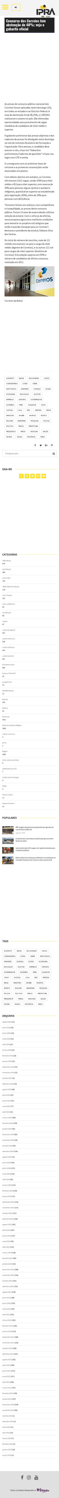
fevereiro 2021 (7, 1393)
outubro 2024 (7, 1146)
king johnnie (7, 682)
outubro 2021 (7, 1348)
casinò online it (8, 656)
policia (46, 421)
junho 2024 (6, 1168)
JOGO (43, 405)
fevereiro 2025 (7, 1123)
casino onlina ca (8, 638)
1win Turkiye (7, 595)
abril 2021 (6, 1382)
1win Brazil (6, 569)
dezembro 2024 (8, 1134)
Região (4, 751)
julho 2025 (6, 1095)
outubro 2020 (7, 1416)
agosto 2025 (6, 1089)
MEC (28, 410)
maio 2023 (6, 1241)
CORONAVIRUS (12, 383)
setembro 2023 (7, 1219)
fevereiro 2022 (7, 1326)
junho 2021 (6, 1371)
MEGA (48, 410)
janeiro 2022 (7, 1331)
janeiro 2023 (7, 1264)
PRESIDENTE (11, 431)
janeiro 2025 (7, 1129)
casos (46, 378)
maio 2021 (6, 1376)
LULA (20, 410)
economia (10, 394)
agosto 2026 (6, 1022)
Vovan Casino (7, 794)
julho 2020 (6, 1427)
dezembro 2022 (8, 1269)
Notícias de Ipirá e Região (11, 725)
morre (21, 415)
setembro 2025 (7, 1084)
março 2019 (6, 1455)
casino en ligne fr (8, 630)
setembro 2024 (7, 1151)
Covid (25, 383)
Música (5, 708)
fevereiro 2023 (7, 1258)
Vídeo (4, 786)
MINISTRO (10, 415)
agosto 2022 (6, 1292)
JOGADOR (32, 405)
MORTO (44, 415)
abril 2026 (6, 1044)
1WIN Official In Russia (10, 586)
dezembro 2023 (8, 1202)
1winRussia (6, 612)
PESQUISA (34, 421)
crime (35, 383)
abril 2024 (6, 1179)
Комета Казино (8, 803)
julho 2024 (6, 1162)
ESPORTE (22, 399)
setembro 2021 (7, 1354)
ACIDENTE (10, 378)
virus (42, 437)
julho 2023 (6, 1230)
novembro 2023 (8, 1207)
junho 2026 (6, 1033)
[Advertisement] (29, 72)
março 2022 (6, 1320)
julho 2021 (6, 1365)
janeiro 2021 (7, 1399)
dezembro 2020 (8, 1404)
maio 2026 (6, 1039)
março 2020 (6, 1438)
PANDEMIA (22, 421)
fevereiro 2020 (7, 1444)
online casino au (8, 734)
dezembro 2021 (8, 1337)
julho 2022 (6, 1297)
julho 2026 (6, 1027)
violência (31, 437)
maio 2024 (6, 1174)
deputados (11, 389)
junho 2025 (6, 1101)
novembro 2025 (8, 1072)
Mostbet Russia (8, 690)
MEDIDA (38, 410)
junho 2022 (6, 1303)
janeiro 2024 (7, 1196)
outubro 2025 (7, 1078)
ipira (21, 405)
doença (37, 389)
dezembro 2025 (8, 1067)
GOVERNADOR (36, 399)
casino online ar (8, 647)
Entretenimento (8, 664)
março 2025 (6, 1117)
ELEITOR (37, 394)
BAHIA (21, 378)
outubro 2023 (7, 1213)
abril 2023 (6, 1247)
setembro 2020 (7, 1421)
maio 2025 (6, 1106)
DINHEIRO (25, 389)
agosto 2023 (6, 1224)
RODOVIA (34, 431)
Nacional (5, 716)
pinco (4, 742)
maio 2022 (6, 1309)
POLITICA (9, 426)
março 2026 (6, 1050)
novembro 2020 (8, 1410)
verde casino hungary (10, 777)
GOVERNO (10, 405)
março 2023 (6, 1252)
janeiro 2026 (7, 1061)
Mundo (5, 699)
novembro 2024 (8, 1140)
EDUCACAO (24, 394)
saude (45, 431)
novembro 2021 (8, 1342)
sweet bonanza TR (9, 768)
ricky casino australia (10, 760)
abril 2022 (6, 1314)
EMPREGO (10, 399)
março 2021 (6, 1388)
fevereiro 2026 (7, 1055)
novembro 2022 (8, 1275)
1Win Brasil (6, 560)
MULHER (9, 421)
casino (4, 621)
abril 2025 (6, 1112)
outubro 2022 (7, 1281)
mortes (32, 415)
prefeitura (33, 426)
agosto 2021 (6, 1359)
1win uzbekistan (8, 604)
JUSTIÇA (9, 410)
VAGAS (19, 437)
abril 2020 (6, 1433)
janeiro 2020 (7, 1449)
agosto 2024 (6, 1157)
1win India (6, 578)
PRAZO (21, 426)
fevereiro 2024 (7, 1191)
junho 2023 (6, 1236)
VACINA (9, 437)
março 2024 (6, 1185)
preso (23, 431)
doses (48, 389)
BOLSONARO (34, 378)
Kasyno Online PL (9, 673)
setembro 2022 (7, 1286)
